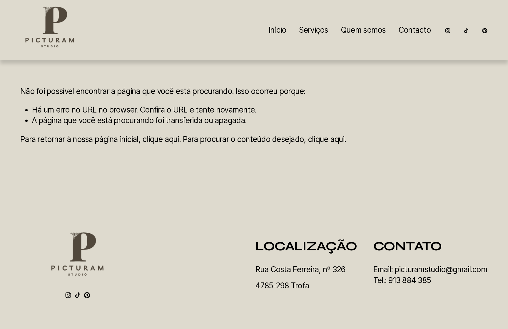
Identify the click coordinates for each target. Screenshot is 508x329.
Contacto (415, 29)
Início (278, 29)
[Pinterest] (485, 30)
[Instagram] (448, 30)
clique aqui (161, 139)
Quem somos (363, 29)
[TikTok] (466, 30)
